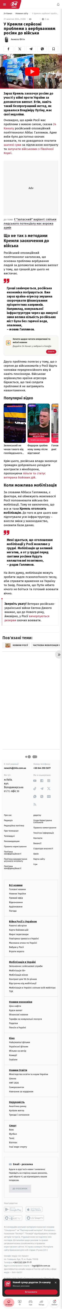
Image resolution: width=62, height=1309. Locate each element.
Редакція (8, 820)
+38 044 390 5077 (42, 768)
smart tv (13, 1218)
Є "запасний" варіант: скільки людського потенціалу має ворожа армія (30, 223)
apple (35, 1209)
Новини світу (22, 14)
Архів (35, 854)
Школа (12, 1078)
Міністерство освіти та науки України (28, 1074)
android (13, 1209)
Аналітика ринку (17, 1106)
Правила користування (15, 847)
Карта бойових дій (18, 930)
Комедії (13, 1055)
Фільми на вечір (17, 1051)
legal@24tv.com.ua (41, 1266)
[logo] (14, 4)
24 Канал (8, 14)
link (35, 780)
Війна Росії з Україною (23, 921)
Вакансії (37, 843)
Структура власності (43, 849)
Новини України (17, 893)
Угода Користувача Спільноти (42, 821)
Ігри (35, 864)
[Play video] (32, 71)
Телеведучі (9, 836)
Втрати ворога (16, 951)
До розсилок (20, 1189)
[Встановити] (31, 1287)
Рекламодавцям (11, 841)
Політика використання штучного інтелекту (15, 860)
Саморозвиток (16, 1087)
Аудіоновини (15, 906)
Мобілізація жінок (18, 975)
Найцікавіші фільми (19, 1042)
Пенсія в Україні (17, 1027)
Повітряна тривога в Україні (24, 938)
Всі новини (15, 885)
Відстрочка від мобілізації (22, 983)
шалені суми (13, 145)
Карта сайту (39, 859)
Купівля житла (16, 1110)
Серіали (13, 1059)
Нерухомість (17, 1102)
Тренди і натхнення (19, 1115)
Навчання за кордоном (21, 1091)
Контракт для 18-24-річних (23, 979)
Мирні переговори (18, 934)
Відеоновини (16, 902)
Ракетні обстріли (18, 925)
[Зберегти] (53, 48)
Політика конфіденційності (12, 853)
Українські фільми (18, 1046)
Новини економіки (20, 1001)
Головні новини (17, 889)
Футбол (13, 1134)
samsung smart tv (35, 1218)
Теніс (11, 1138)
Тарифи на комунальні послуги (25, 1019)
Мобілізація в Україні (22, 962)
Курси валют (15, 1010)
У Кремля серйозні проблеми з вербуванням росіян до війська (44, 14)
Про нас (8, 815)
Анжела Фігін (18, 39)
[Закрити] (55, 1282)
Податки (13, 1023)
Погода (13, 911)
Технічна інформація (43, 833)
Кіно (12, 1038)
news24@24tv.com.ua (15, 768)
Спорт (12, 1125)
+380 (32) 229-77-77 (22, 1262)
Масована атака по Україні (23, 943)
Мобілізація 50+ (17, 970)
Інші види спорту (18, 1147)
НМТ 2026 (14, 1083)
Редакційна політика (14, 826)
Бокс (11, 1129)
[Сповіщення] (58, 4)
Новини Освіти (18, 1070)
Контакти (37, 838)
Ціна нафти (15, 1006)
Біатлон (13, 1142)
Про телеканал (11, 831)
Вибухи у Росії (16, 947)
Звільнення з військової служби (26, 966)
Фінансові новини (18, 1014)
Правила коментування (44, 828)
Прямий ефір (16, 898)
